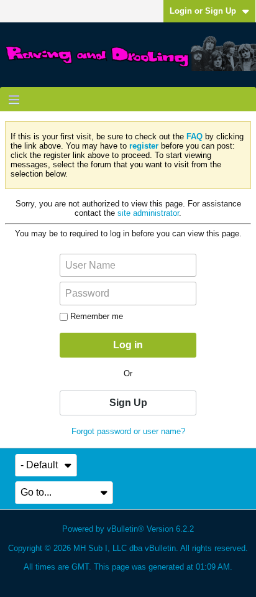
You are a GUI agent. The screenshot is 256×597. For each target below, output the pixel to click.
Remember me (96, 316)
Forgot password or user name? (128, 431)
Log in (128, 345)
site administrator (148, 213)
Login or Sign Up (203, 11)
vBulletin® (125, 529)
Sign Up (128, 402)
